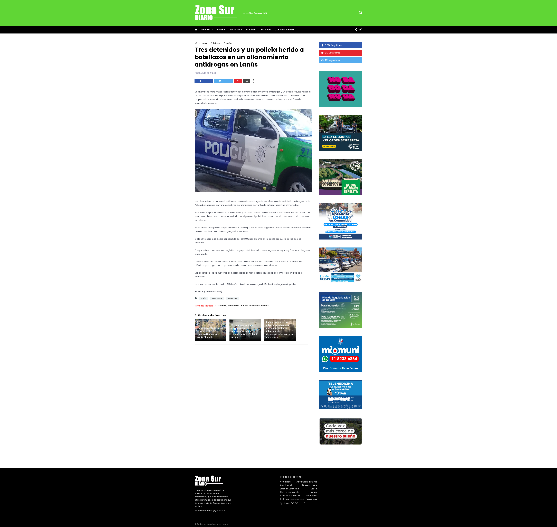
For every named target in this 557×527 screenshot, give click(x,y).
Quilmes (285, 503)
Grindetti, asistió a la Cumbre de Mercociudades (243, 305)
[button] (360, 29)
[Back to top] (550, 520)
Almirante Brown (306, 481)
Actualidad (236, 29)
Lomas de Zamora (291, 495)
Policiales (266, 29)
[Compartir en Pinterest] (238, 81)
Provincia (251, 29)
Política (221, 29)
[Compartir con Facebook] (204, 81)
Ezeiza (314, 489)
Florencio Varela (290, 492)
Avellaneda (286, 485)
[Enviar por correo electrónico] (246, 81)
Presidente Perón (297, 499)
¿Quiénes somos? (284, 29)
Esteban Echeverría (289, 489)
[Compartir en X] (223, 81)
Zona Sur (205, 29)
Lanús (204, 43)
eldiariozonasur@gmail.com (211, 510)
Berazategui (309, 485)
